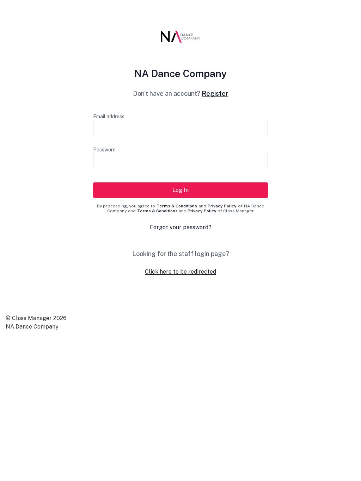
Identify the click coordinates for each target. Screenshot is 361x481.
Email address (108, 116)
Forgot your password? (181, 227)
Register (215, 93)
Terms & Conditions (177, 206)
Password (104, 149)
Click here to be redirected (180, 271)
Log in (180, 190)
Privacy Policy (222, 206)
